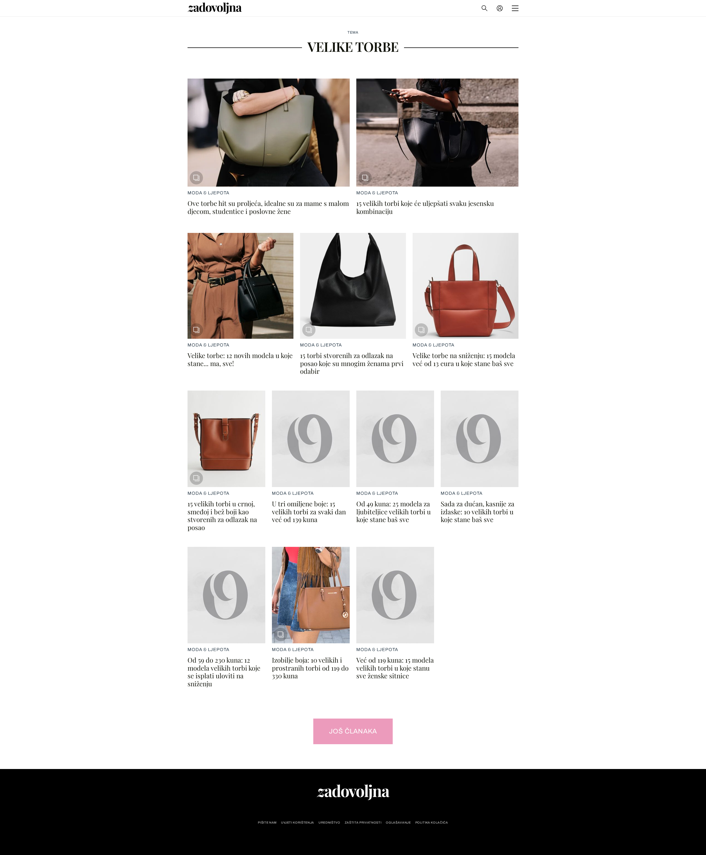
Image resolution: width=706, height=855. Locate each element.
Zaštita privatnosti (363, 822)
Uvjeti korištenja (297, 822)
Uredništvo (329, 822)
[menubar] (500, 8)
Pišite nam (267, 822)
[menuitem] (499, 8)
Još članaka (353, 731)
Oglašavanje (398, 822)
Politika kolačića (431, 822)
